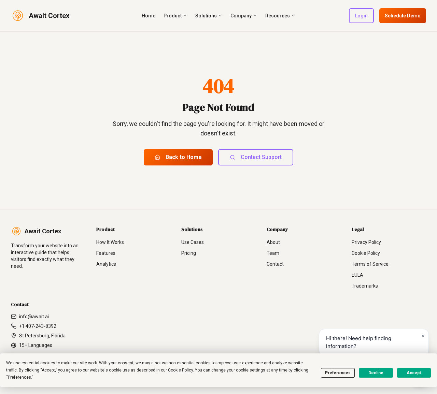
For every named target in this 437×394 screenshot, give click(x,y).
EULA (357, 275)
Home (148, 15)
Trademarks (365, 286)
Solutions (206, 15)
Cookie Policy (366, 253)
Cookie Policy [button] (180, 370)
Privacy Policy (366, 242)
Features (105, 253)
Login (361, 15)
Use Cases (192, 242)
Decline (375, 372)
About (273, 242)
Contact (275, 264)
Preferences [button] (19, 377)
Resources (277, 15)
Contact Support (261, 157)
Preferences (338, 372)
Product (173, 15)
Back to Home (184, 157)
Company (241, 15)
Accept (414, 372)
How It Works (110, 242)
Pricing (188, 253)
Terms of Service (370, 264)
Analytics (106, 264)
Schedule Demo (403, 15)
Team (273, 253)
